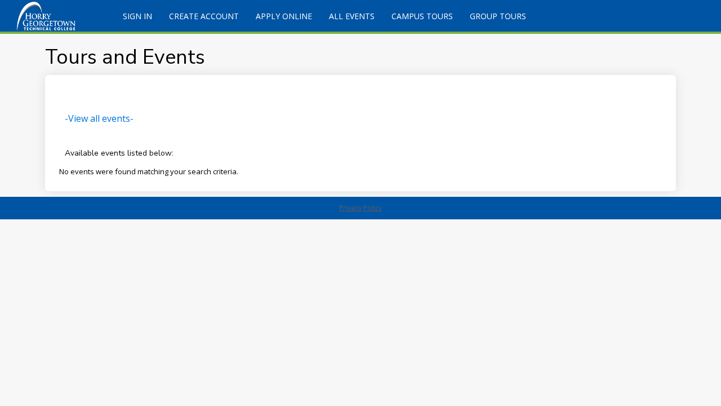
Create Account (204, 16)
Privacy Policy (360, 208)
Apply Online (284, 16)
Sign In (137, 16)
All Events (352, 16)
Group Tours (498, 16)
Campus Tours (422, 16)
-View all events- (99, 118)
